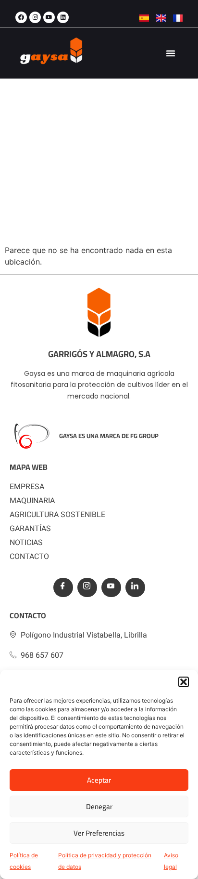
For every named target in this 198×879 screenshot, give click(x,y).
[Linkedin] (63, 17)
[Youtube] (49, 17)
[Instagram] (35, 17)
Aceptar (99, 780)
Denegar (99, 806)
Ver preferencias (99, 833)
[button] (183, 682)
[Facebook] (21, 17)
